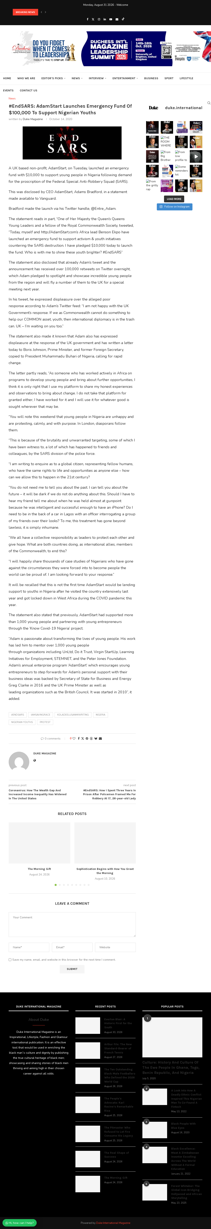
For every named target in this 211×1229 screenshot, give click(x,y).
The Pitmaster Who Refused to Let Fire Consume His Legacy (118, 1131)
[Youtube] (110, 19)
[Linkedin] (105, 19)
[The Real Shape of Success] (87, 1159)
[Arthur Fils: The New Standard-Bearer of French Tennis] (87, 1050)
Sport (168, 78)
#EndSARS (17, 714)
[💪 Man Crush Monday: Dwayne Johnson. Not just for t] (196, 185)
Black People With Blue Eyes (183, 1126)
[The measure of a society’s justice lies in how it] (196, 171)
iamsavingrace (40, 714)
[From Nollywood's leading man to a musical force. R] (152, 171)
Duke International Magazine (113, 1223)
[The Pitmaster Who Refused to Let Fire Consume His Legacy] (87, 1134)
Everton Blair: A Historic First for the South (118, 1023)
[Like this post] (74, 739)
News (76, 78)
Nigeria (100, 714)
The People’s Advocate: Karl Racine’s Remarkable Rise (118, 1104)
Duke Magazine (33, 119)
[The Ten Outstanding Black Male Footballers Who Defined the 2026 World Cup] (87, 1075)
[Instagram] (99, 19)
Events (8, 90)
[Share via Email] (100, 739)
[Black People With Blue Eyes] (154, 1130)
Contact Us (28, 90)
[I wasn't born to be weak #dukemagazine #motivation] (196, 156)
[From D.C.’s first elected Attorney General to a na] (152, 142)
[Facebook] (87, 19)
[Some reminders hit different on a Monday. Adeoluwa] (181, 171)
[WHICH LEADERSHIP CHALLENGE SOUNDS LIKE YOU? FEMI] (181, 127)
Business (151, 78)
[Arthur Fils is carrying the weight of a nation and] (167, 127)
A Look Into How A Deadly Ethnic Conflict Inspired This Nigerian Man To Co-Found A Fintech (186, 1098)
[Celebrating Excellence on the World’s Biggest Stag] (196, 127)
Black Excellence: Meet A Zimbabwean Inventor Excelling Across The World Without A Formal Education (185, 1159)
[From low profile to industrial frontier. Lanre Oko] (181, 156)
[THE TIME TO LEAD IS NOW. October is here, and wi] (167, 185)
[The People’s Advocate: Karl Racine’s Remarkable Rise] (87, 1105)
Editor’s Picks (52, 78)
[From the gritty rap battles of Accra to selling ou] (152, 185)
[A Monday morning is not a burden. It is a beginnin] (152, 156)
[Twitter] (93, 19)
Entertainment (124, 78)
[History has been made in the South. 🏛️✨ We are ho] (152, 127)
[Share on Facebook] (79, 739)
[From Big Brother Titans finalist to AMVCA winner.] (167, 156)
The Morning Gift (39, 869)
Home (7, 78)
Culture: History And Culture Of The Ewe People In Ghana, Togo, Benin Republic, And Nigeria (170, 1067)
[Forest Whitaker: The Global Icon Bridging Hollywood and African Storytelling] (154, 1192)
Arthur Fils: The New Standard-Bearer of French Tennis (118, 1048)
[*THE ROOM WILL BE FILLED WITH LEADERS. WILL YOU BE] (167, 171)
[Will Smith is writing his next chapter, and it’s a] (181, 185)
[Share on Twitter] (82, 739)
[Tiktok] (123, 19)
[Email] (117, 19)
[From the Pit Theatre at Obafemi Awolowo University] (181, 142)
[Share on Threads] (91, 739)
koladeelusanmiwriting (73, 714)
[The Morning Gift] (39, 842)
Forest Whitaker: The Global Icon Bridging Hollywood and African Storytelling (186, 1192)
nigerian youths (22, 722)
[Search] (209, 103)
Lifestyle (186, 78)
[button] (41, 12)
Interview (96, 78)
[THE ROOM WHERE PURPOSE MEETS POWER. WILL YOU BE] (167, 142)
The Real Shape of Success (116, 1155)
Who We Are (26, 78)
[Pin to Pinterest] (87, 739)
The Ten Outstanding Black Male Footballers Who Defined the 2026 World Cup (119, 1075)
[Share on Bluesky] (95, 739)
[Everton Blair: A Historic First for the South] (87, 1025)
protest (45, 722)
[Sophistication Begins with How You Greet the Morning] (105, 842)
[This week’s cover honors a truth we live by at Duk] (196, 142)
